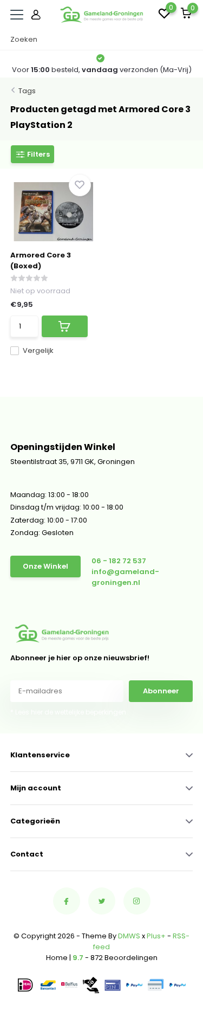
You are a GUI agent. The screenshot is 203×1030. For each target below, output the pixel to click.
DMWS (129, 936)
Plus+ (156, 936)
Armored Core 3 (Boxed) (40, 260)
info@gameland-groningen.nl (125, 577)
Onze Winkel (45, 566)
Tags (27, 91)
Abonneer (161, 691)
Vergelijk (38, 350)
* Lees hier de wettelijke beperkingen (68, 712)
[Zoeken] (187, 39)
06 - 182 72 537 (118, 561)
